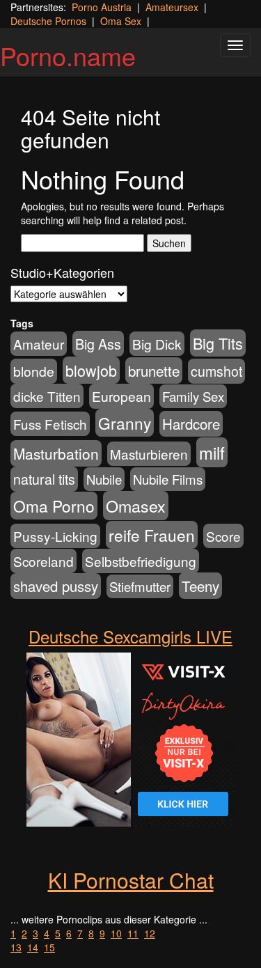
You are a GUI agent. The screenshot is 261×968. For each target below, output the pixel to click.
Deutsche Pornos (48, 21)
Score (223, 535)
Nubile (104, 479)
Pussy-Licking (55, 535)
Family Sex (193, 396)
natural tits (44, 479)
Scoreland (43, 561)
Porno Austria (102, 7)
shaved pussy (55, 586)
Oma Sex (120, 21)
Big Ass (98, 344)
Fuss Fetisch (50, 423)
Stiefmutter (140, 586)
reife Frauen (152, 535)
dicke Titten (47, 396)
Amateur (38, 343)
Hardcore (191, 424)
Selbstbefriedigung (140, 561)
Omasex (136, 505)
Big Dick (157, 343)
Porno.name (68, 55)
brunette (154, 370)
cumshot (216, 371)
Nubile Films (168, 479)
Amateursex (171, 7)
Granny (124, 423)
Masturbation (56, 453)
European (121, 396)
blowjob (91, 370)
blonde (33, 371)
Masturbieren (149, 453)
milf (212, 452)
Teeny (200, 585)
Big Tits (218, 343)
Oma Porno (54, 505)
